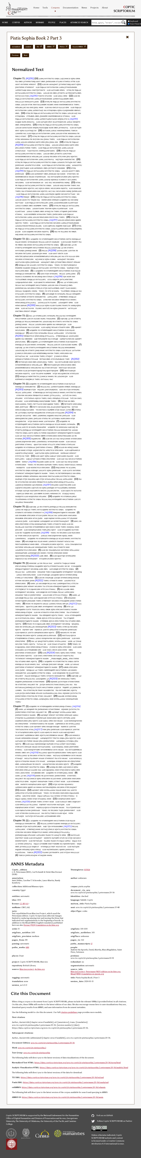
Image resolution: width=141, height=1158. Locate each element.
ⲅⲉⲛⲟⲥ (52, 282)
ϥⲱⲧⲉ (77, 121)
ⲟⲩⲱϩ (68, 244)
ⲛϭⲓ (45, 78)
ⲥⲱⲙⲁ (21, 182)
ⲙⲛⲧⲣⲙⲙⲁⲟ (30, 225)
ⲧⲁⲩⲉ (20, 270)
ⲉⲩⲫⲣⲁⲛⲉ (23, 305)
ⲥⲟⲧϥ (65, 188)
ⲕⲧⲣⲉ (69, 92)
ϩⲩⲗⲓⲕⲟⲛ (61, 173)
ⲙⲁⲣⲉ (69, 267)
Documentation (70, 7)
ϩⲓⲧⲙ (25, 81)
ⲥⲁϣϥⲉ (18, 121)
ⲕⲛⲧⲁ (18, 262)
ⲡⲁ (40, 127)
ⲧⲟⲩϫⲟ (73, 308)
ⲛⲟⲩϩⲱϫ (43, 361)
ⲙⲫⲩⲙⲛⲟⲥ (19, 234)
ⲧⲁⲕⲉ (29, 150)
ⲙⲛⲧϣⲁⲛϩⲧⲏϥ (39, 370)
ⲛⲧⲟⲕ (30, 104)
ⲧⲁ (47, 95)
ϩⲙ (47, 81)
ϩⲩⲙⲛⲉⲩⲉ (66, 78)
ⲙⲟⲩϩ (65, 285)
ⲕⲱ (44, 358)
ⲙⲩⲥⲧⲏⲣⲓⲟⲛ (60, 238)
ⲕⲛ (58, 202)
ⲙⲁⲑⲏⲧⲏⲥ (31, 273)
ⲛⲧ (26, 228)
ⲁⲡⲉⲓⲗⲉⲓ (25, 282)
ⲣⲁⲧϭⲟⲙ (68, 153)
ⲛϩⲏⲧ (73, 156)
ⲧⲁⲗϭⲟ (30, 308)
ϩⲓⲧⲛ (61, 84)
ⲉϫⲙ (70, 202)
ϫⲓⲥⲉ (80, 191)
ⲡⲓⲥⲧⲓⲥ (51, 78)
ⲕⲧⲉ (19, 327)
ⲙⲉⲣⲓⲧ (75, 241)
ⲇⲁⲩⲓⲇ (51, 335)
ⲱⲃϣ (44, 353)
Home (36, 7)
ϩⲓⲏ (62, 159)
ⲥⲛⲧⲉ (52, 217)
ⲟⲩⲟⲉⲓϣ (21, 302)
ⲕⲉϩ (57, 159)
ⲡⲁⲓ (16, 81)
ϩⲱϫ (36, 107)
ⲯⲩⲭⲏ (50, 308)
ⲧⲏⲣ (75, 104)
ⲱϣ (74, 305)
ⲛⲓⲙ (56, 142)
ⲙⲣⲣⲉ (71, 110)
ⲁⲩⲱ (78, 81)
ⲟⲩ (64, 90)
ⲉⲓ (73, 267)
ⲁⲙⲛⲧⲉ (63, 308)
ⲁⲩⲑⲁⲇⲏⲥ (22, 107)
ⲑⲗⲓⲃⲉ (66, 361)
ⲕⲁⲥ (56, 179)
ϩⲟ (28, 196)
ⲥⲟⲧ (78, 165)
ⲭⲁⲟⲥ (22, 165)
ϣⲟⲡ (65, 302)
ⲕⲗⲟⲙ (73, 367)
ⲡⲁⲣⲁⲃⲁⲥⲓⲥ (60, 358)
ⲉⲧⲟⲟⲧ (18, 247)
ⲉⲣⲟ (77, 78)
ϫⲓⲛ (17, 133)
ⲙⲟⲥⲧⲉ (42, 282)
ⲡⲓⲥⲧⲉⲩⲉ (32, 165)
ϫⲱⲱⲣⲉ (65, 98)
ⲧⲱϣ (33, 81)
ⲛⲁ (18, 101)
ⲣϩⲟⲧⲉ (56, 279)
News (84, 7)
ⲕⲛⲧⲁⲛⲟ (39, 208)
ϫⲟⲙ (46, 202)
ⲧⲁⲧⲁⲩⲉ (18, 279)
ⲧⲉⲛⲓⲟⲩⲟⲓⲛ (28, 259)
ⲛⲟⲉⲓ (28, 267)
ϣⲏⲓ (34, 311)
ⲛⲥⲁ (48, 104)
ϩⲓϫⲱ (38, 225)
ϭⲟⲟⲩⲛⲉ (70, 338)
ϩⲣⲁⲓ (47, 142)
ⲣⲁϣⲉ (55, 338)
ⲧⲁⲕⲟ (47, 130)
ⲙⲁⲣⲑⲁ (44, 333)
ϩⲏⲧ (61, 279)
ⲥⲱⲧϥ (74, 92)
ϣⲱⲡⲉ (58, 193)
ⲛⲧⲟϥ (69, 90)
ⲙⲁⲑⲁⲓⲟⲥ (34, 241)
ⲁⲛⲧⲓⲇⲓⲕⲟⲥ (34, 101)
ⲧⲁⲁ (22, 356)
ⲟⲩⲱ (72, 270)
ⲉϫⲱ (52, 305)
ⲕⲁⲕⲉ (54, 173)
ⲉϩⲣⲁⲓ (73, 78)
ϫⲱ (19, 241)
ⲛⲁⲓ (50, 107)
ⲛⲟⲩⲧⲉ (67, 305)
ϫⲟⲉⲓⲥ (65, 231)
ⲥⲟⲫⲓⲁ (57, 78)
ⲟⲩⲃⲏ (52, 259)
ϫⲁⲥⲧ (46, 302)
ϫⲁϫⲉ (21, 101)
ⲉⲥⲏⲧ (34, 84)
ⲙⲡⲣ (38, 353)
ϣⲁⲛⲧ (48, 370)
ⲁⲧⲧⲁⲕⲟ (20, 202)
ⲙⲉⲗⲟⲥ (78, 188)
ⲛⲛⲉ (59, 130)
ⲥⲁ (69, 81)
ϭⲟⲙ (57, 87)
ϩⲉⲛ (67, 110)
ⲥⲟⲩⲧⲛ (64, 162)
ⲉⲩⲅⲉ (49, 241)
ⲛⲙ (66, 347)
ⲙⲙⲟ (56, 104)
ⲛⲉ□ (63, 288)
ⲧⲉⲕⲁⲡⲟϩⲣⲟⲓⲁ (76, 228)
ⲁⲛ (42, 182)
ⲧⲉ (60, 159)
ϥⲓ (25, 90)
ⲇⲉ (72, 244)
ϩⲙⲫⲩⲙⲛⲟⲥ (40, 350)
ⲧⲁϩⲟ (45, 121)
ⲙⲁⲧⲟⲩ (36, 150)
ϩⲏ (78, 267)
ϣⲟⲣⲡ (51, 238)
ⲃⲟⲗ (52, 104)
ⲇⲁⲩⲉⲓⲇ (32, 302)
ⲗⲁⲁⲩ (20, 290)
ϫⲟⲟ (41, 78)
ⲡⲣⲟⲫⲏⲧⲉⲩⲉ (65, 299)
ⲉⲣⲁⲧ (60, 253)
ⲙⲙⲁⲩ (29, 90)
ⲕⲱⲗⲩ (29, 290)
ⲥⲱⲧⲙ (68, 238)
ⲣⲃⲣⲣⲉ (39, 205)
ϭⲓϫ (33, 121)
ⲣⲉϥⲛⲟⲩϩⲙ (61, 324)
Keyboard (134, 21)
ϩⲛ (16, 87)
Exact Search (135, 24)
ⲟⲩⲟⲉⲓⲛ (66, 144)
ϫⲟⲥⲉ (60, 81)
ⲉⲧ (57, 81)
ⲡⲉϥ (23, 124)
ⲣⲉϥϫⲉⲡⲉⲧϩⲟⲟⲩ (48, 150)
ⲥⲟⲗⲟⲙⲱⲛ (72, 87)
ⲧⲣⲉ (20, 256)
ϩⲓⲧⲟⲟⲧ (61, 92)
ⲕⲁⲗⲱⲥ (68, 241)
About (105, 7)
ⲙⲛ (26, 101)
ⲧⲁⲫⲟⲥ (26, 168)
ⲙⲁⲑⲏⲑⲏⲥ (71, 347)
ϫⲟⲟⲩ (34, 264)
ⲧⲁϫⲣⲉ (58, 228)
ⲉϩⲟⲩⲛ (41, 188)
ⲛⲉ (61, 104)
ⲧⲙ (65, 81)
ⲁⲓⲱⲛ (53, 81)
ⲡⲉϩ (49, 327)
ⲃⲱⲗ (33, 116)
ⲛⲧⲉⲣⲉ (44, 238)
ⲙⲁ (53, 142)
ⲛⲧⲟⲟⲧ (23, 136)
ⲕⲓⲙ (38, 182)
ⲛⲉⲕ (67, 159)
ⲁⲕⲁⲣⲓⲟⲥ (52, 318)
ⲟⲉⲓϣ (40, 276)
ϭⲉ (59, 231)
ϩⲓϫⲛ (55, 121)
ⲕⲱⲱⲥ (62, 168)
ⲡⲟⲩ (63, 364)
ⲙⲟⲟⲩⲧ (64, 179)
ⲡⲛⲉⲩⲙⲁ (23, 288)
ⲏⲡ (48, 367)
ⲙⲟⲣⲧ (79, 327)
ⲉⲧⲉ (68, 173)
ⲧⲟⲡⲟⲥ (25, 84)
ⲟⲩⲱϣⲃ (51, 293)
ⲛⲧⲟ (49, 290)
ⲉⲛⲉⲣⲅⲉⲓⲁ (60, 182)
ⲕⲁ (21, 225)
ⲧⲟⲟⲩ (73, 173)
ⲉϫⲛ (64, 110)
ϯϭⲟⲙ (37, 139)
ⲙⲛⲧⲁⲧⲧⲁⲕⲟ (70, 193)
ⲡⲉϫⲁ (41, 241)
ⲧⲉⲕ (53, 87)
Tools (45, 7)
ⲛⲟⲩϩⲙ (39, 253)
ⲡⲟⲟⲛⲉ (39, 173)
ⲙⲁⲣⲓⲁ (55, 273)
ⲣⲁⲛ (33, 142)
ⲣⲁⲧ (50, 121)
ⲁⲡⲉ (24, 121)
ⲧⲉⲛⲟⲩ (57, 264)
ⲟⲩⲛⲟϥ (22, 341)
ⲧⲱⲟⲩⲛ (74, 130)
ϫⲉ (61, 78)
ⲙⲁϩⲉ (73, 370)
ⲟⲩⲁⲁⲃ (67, 225)
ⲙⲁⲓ (75, 133)
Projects (94, 7)
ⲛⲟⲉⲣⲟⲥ (19, 267)
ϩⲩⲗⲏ (22, 95)
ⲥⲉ (36, 182)
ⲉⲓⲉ (74, 121)
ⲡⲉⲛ (48, 282)
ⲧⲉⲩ (60, 156)
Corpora (55, 7)
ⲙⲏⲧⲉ (42, 90)
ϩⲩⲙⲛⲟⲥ (33, 250)
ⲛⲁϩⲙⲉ (54, 84)
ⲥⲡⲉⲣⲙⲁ (28, 124)
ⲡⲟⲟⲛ (38, 168)
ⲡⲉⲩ (60, 176)
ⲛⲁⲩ (61, 95)
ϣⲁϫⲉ (44, 87)
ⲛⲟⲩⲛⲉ (63, 121)
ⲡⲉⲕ (29, 81)
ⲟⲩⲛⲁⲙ (22, 150)
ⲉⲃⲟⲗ (21, 81)
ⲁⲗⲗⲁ (50, 279)
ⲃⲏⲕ (64, 262)
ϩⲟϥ (61, 118)
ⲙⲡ (16, 256)
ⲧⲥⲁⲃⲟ (56, 90)
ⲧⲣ (29, 116)
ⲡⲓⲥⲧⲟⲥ (72, 159)
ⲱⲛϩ (68, 182)
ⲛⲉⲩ (32, 107)
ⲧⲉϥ (50, 110)
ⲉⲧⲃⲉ (61, 296)
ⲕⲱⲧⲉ (38, 142)
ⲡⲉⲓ (49, 81)
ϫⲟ (21, 293)
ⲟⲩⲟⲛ (52, 285)
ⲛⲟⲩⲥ (74, 264)
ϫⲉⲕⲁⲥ (69, 121)
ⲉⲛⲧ (49, 87)
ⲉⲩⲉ (23, 205)
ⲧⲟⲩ (54, 358)
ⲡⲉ (74, 81)
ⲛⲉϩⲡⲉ (44, 338)
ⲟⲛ (47, 84)
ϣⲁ (19, 282)
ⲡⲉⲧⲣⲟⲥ (69, 279)
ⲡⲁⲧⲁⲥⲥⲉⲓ (53, 118)
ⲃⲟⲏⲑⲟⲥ (29, 338)
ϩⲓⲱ (73, 179)
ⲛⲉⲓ (74, 238)
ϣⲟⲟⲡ (64, 211)
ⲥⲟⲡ (69, 276)
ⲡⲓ (48, 238)
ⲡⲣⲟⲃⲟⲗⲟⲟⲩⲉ (68, 104)
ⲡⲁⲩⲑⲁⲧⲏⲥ (36, 367)
